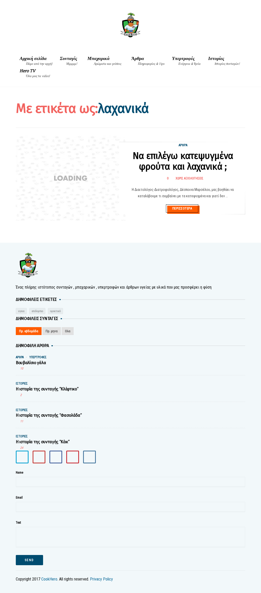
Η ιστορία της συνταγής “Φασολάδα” (49, 415)
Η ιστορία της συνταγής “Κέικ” (43, 441)
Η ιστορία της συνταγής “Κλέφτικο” (47, 389)
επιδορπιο (37, 311)
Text (18, 522)
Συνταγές (68, 61)
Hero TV (35, 73)
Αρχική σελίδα (36, 61)
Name (19, 472)
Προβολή (18, 172)
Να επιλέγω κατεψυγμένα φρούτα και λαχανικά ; (183, 161)
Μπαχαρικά (104, 61)
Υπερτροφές (186, 61)
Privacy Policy (101, 579)
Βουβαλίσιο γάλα (31, 362)
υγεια (21, 311)
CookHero (49, 579)
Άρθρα (148, 61)
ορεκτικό (55, 311)
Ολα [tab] (67, 331)
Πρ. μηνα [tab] (52, 331)
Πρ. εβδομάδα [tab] (28, 331)
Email (19, 497)
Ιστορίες (224, 61)
